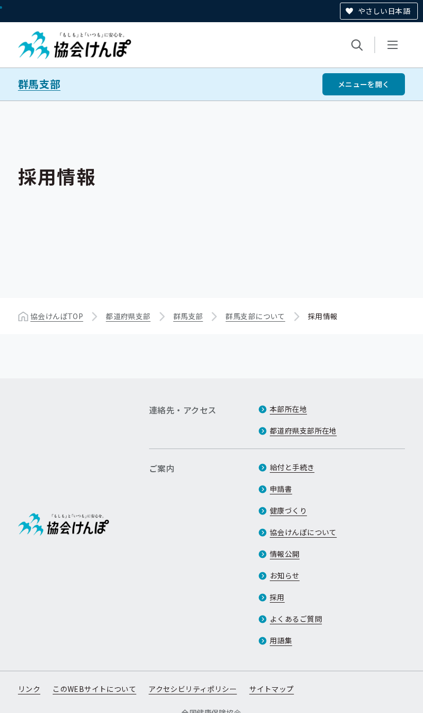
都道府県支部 (128, 316)
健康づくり (288, 510)
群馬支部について (255, 316)
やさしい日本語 (384, 11)
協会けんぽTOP (56, 316)
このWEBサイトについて (94, 689)
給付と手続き (292, 467)
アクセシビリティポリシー (193, 689)
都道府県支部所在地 (303, 430)
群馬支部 (39, 84)
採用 (277, 597)
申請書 (281, 489)
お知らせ (285, 575)
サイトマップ (271, 689)
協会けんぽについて (303, 532)
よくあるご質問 (296, 618)
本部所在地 (288, 409)
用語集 (281, 640)
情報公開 (285, 554)
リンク (29, 689)
